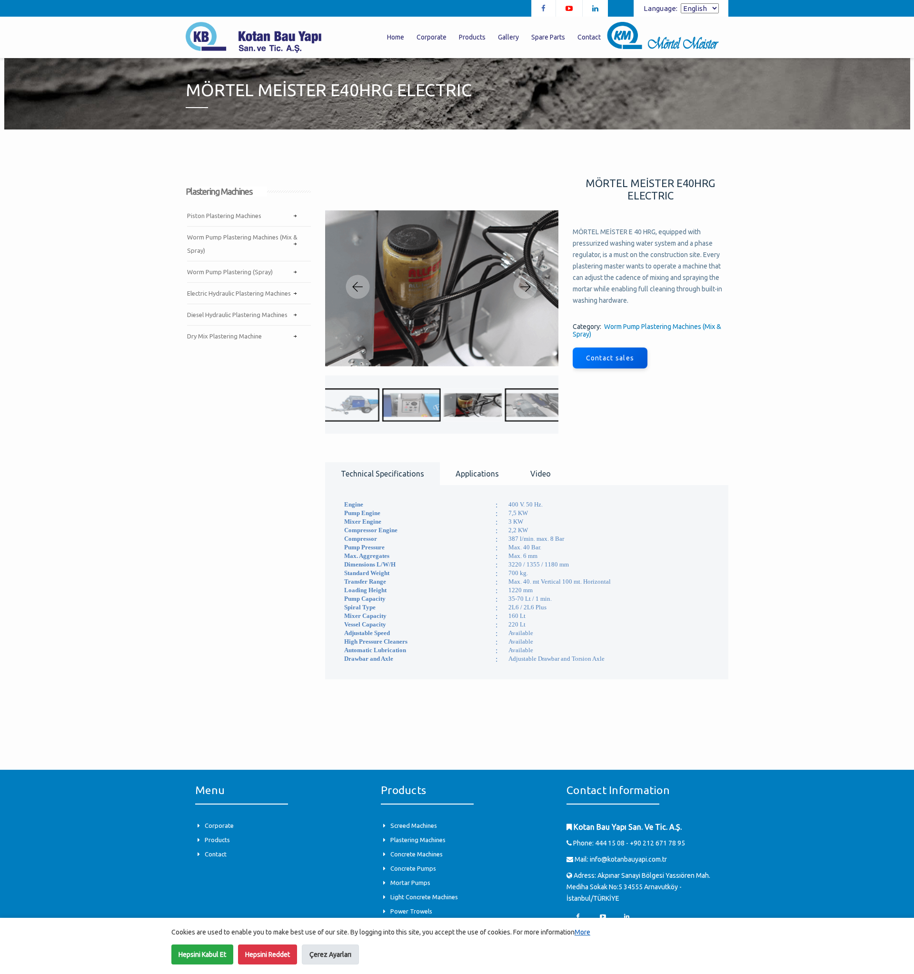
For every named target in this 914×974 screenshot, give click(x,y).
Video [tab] (540, 473)
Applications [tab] (477, 473)
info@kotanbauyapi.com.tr (628, 859)
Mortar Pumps (410, 882)
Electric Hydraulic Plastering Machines (239, 293)
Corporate (219, 825)
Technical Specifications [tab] (382, 473)
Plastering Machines (418, 839)
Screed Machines (413, 825)
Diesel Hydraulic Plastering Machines (237, 314)
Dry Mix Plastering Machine (224, 336)
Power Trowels (411, 911)
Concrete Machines (416, 854)
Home (395, 37)
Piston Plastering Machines (224, 215)
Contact (216, 854)
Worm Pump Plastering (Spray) (230, 271)
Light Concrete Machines (424, 897)
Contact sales (610, 358)
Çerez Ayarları (330, 954)
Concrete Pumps (413, 868)
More (582, 932)
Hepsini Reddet (267, 954)
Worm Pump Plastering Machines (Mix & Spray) (242, 244)
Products (217, 839)
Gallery (508, 37)
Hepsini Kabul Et (202, 954)
